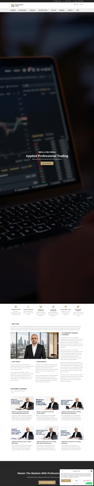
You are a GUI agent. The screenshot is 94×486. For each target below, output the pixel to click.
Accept (66, 480)
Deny (76, 480)
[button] (91, 471)
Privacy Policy (47, 248)
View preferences (87, 480)
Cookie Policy (76, 483)
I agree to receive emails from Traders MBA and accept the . (47, 248)
